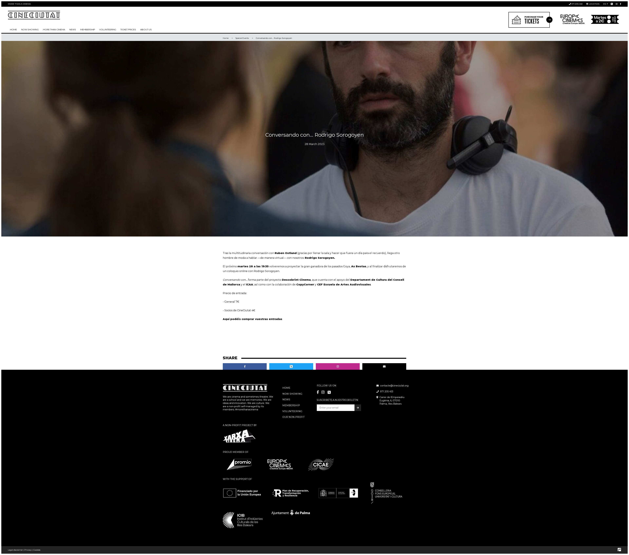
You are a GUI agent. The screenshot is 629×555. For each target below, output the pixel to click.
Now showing (30, 29)
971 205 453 (577, 4)
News (72, 29)
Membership (291, 405)
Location (594, 4)
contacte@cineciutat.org (394, 385)
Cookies (36, 550)
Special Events (242, 38)
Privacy (28, 550)
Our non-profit (293, 417)
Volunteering (107, 29)
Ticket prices (128, 29)
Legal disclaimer (15, 550)
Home (13, 29)
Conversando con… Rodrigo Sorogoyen (274, 38)
